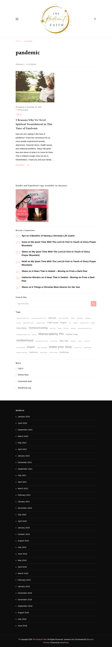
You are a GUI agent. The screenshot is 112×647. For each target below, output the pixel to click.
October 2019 (24, 534)
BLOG (19, 114)
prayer (31, 347)
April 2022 (22, 449)
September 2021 (25, 469)
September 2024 (25, 430)
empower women (40, 323)
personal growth (20, 347)
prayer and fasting (42, 347)
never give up (53, 341)
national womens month (41, 341)
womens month (54, 352)
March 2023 (23, 436)
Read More (20, 165)
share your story (60, 347)
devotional (87, 318)
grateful (93, 323)
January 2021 (24, 502)
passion (80, 341)
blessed (52, 318)
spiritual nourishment (21, 352)
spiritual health (87, 347)
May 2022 (22, 443)
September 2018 (25, 606)
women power (43, 352)
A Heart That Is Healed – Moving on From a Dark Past (59, 271)
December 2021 (25, 462)
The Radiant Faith (40, 639)
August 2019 (23, 541)
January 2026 (24, 417)
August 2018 (23, 612)
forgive (63, 322)
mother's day (72, 334)
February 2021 (24, 495)
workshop (64, 352)
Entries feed (23, 375)
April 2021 (22, 482)
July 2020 (22, 515)
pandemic (73, 341)
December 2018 (25, 593)
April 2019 (22, 567)
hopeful (59, 328)
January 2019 (24, 586)
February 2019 (24, 580)
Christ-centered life (63, 318)
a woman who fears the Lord (38, 318)
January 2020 (24, 528)
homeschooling (38, 327)
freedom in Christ (84, 323)
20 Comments (23, 109)
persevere (87, 341)
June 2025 (22, 423)
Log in (20, 368)
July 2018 (22, 619)
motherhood (24, 340)
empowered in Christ (28, 323)
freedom (75, 323)
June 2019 (22, 554)
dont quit (18, 323)
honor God (52, 328)
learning (34, 334)
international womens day (23, 334)
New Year (64, 341)
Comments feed (25, 381)
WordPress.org (24, 388)
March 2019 (23, 573)
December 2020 (25, 508)
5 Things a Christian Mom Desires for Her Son (56, 287)
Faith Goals (52, 322)
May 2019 (22, 560)
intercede (73, 328)
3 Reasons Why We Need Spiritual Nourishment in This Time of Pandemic (34, 124)
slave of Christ (78, 347)
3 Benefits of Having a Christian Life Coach (52, 236)
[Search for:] (53, 303)
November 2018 (25, 599)
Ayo (24, 236)
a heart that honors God (22, 318)
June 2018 (22, 626)
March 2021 (23, 488)
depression (80, 318)
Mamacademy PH (51, 334)
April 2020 (22, 521)
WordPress (64, 643)
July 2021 (22, 475)
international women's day (85, 328)
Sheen (25, 251)
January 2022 (24, 456)
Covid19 (72, 318)
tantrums (34, 352)
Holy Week (21, 328)
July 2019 (22, 547)
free (70, 323)
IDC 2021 (66, 328)
